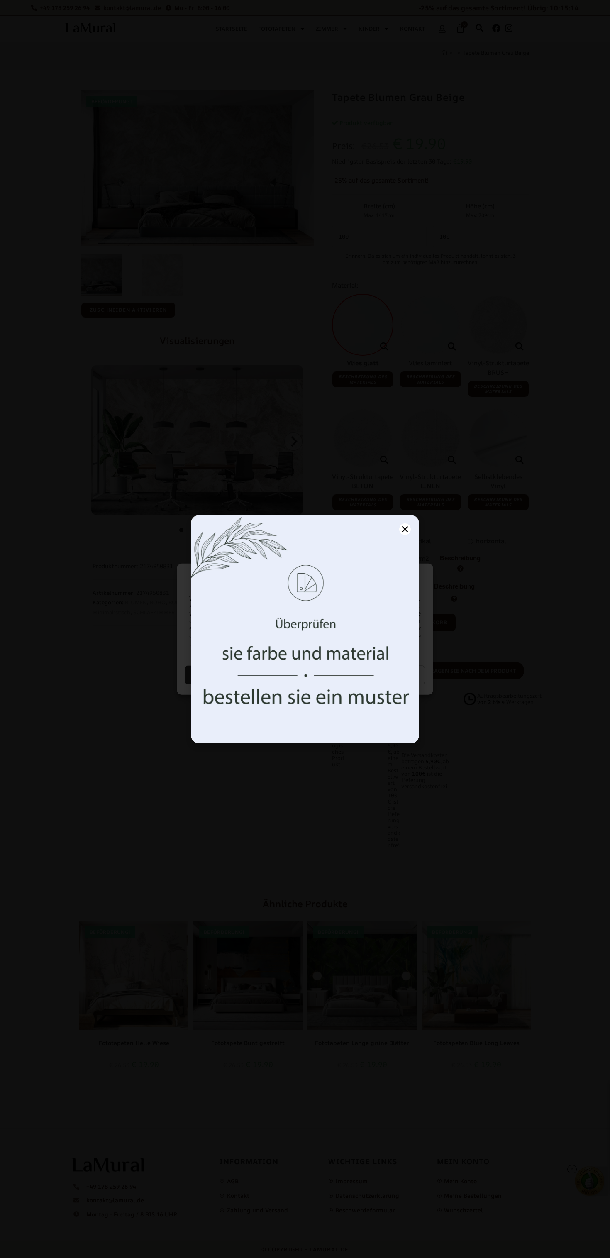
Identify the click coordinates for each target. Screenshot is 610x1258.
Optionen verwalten (366, 674)
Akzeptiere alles (244, 674)
